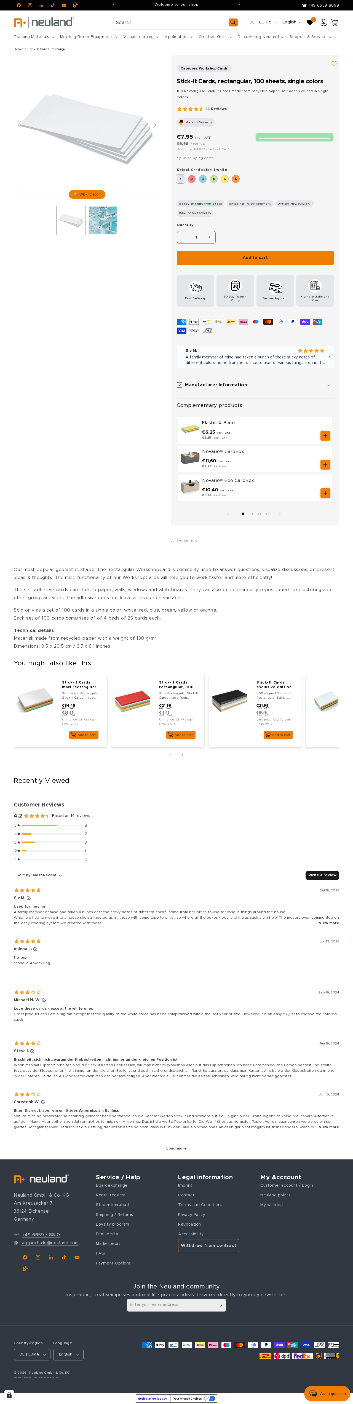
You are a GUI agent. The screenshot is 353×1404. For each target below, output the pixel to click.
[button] (33, 37)
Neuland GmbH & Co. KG (49, 1372)
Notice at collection (152, 1398)
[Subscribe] (220, 1305)
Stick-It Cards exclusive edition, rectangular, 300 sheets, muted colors (274, 685)
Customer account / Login (286, 1186)
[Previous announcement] (113, 5)
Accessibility (191, 1234)
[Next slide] (154, 124)
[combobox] (176, 22)
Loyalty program (112, 1224)
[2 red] (192, 179)
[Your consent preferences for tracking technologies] (9, 1395)
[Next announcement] (240, 5)
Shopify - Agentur (23, 1377)
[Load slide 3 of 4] (259, 514)
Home (18, 49)
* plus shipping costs (195, 158)
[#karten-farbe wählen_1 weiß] (70, 220)
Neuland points (275, 1195)
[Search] (233, 22)
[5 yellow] (225, 179)
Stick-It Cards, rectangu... (48, 49)
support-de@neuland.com (50, 1243)
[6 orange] (236, 179)
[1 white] (180, 179)
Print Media (107, 1234)
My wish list (271, 1205)
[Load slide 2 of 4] (251, 514)
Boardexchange (112, 1186)
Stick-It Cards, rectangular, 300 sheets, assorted (176, 685)
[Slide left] (229, 514)
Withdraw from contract (208, 1246)
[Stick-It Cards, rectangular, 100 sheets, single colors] (103, 220)
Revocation (189, 1224)
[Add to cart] (325, 436)
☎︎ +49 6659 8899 (320, 5)
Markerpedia (108, 1244)
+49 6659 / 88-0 (41, 1235)
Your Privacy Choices (187, 1398)
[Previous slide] (19, 124)
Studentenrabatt (113, 1205)
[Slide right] (281, 514)
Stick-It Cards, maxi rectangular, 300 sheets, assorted (79, 685)
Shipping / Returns (114, 1215)
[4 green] (214, 179)
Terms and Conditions (200, 1205)
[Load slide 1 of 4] (243, 514)
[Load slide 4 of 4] (268, 514)
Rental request (111, 1195)
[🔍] (87, 127)
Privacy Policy (191, 1215)
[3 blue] (203, 179)
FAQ (100, 1253)
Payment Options (113, 1263)
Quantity (185, 225)
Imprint (185, 1186)
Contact (186, 1195)
